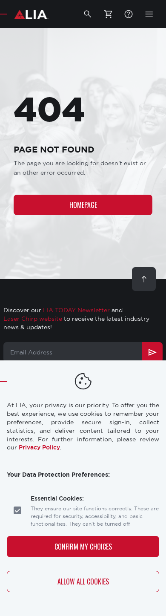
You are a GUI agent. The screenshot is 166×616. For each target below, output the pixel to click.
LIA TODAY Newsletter (76, 310)
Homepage (83, 205)
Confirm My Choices (83, 546)
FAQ (128, 14)
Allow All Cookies (83, 581)
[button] (87, 14)
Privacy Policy (39, 447)
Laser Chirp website (32, 318)
